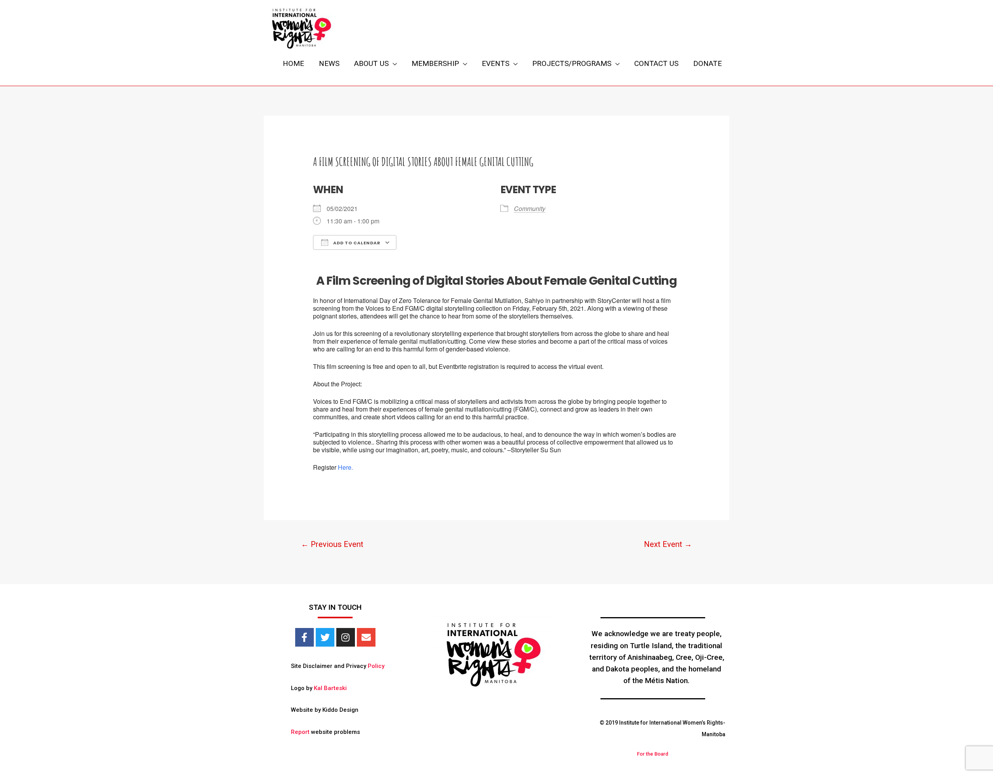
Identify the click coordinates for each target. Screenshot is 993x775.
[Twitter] (325, 637)
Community (529, 208)
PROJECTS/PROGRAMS (571, 63)
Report (300, 731)
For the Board (652, 754)
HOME (293, 63)
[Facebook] (304, 637)
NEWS (329, 63)
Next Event (668, 544)
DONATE (707, 63)
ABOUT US (371, 63)
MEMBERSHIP (435, 63)
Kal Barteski (330, 688)
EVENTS (495, 63)
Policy (376, 666)
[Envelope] (366, 637)
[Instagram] (345, 637)
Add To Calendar (356, 243)
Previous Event (332, 544)
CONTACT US (656, 63)
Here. (345, 467)
